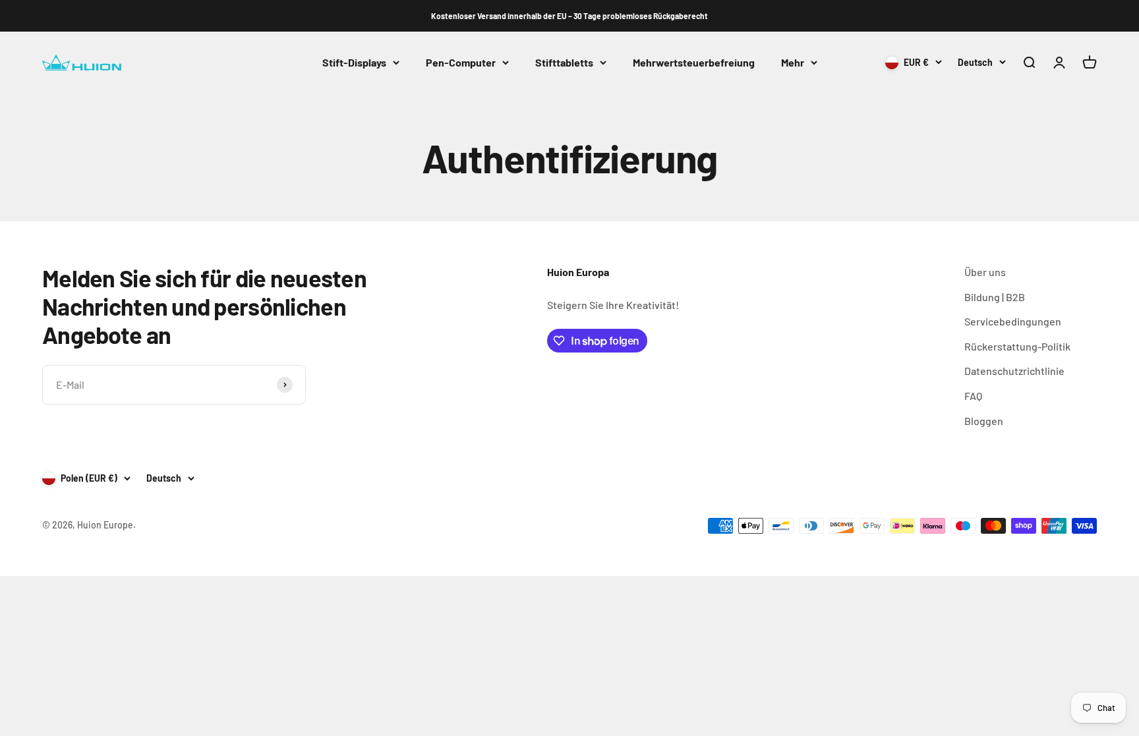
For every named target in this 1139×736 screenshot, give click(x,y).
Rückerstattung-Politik (1017, 346)
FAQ (973, 395)
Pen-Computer (461, 62)
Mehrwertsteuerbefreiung (694, 62)
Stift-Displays (354, 62)
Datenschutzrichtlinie (1014, 370)
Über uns (985, 272)
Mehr (792, 62)
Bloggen (983, 420)
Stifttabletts (564, 62)
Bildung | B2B (994, 297)
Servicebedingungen (1012, 321)
